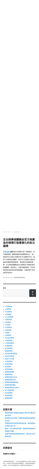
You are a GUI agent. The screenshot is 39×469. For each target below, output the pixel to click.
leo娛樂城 (8, 327)
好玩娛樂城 (8, 348)
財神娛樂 (8, 367)
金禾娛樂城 (8, 393)
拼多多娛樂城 (9, 356)
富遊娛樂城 (8, 351)
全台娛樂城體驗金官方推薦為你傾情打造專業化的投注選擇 (19, 243)
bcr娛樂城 (8, 312)
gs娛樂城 (8, 314)
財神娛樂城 (8, 369)
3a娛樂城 (8, 309)
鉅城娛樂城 (8, 395)
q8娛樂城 (8, 330)
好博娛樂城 (8, 346)
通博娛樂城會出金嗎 (12, 388)
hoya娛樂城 (9, 317)
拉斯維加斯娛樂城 (11, 353)
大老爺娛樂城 (9, 343)
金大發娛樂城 (9, 390)
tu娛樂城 (8, 335)
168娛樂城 (8, 306)
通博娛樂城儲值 (10, 385)
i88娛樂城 (8, 319)
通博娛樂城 (8, 374)
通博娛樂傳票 (9, 372)
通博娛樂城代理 (10, 380)
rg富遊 (7, 333)
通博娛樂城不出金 (11, 377)
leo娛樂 (7, 325)
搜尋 (4, 288)
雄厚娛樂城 (8, 398)
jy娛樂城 (8, 322)
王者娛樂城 (8, 361)
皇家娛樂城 (8, 364)
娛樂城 (8, 252)
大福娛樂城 (8, 340)
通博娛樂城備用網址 (19, 277)
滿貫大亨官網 (9, 359)
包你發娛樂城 (9, 338)
